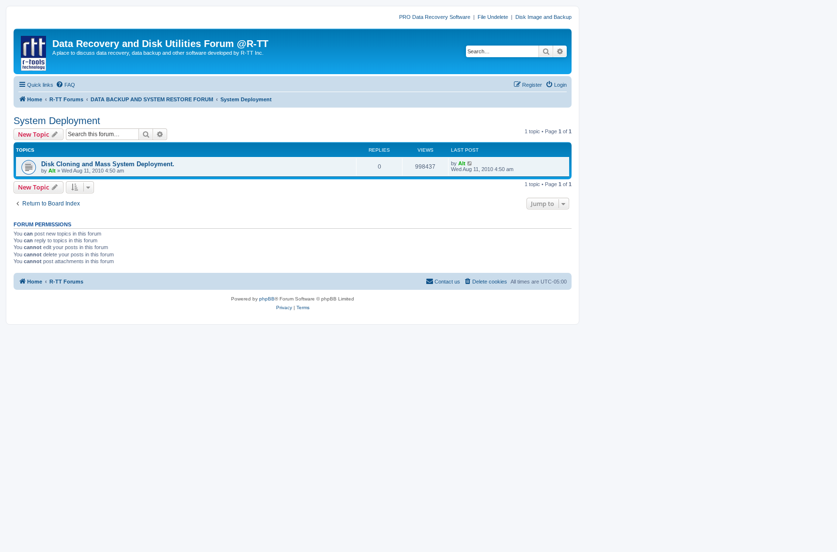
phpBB (267, 298)
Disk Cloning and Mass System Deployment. (107, 164)
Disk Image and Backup (543, 17)
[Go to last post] (470, 163)
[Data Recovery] (34, 51)
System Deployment (57, 120)
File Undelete (493, 17)
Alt (52, 170)
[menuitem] (65, 85)
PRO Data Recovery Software (434, 17)
